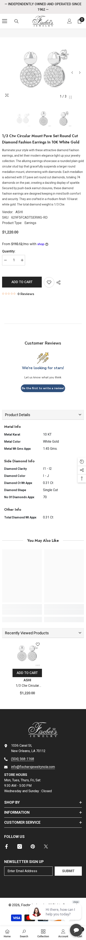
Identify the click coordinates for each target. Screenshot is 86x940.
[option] (43, 69)
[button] (72, 72)
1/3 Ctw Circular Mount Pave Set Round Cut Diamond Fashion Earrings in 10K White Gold (27, 793)
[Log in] (69, 21)
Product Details (17, 415)
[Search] (16, 21)
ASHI (19, 212)
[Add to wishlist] (49, 282)
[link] (22, 719)
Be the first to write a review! (43, 388)
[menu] (4, 21)
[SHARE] (57, 282)
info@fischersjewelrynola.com (33, 874)
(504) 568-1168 (22, 866)
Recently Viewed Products (27, 740)
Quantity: (8, 251)
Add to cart (22, 282)
